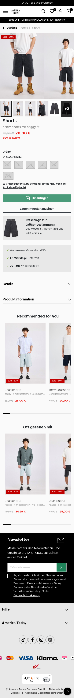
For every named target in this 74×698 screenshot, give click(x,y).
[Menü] (49, 676)
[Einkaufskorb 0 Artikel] (68, 11)
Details (8, 284)
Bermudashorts (59, 390)
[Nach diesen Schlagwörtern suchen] (43, 11)
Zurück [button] (12, 28)
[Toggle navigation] (5, 11)
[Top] (67, 691)
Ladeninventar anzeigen (37, 208)
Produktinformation (18, 299)
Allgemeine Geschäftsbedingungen (44, 693)
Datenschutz (56, 689)
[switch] (46, 680)
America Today (14, 623)
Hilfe (5, 609)
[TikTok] (23, 640)
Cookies (15, 693)
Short (36, 28)
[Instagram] (41, 640)
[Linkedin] (50, 640)
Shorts (23, 28)
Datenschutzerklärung (26, 595)
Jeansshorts (13, 390)
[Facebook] (32, 640)
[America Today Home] (15, 11)
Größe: (7, 152)
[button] (52, 11)
